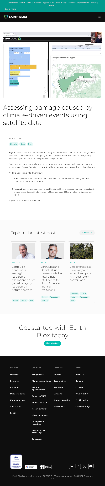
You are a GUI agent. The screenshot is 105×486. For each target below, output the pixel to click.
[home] (15, 16)
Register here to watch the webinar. (25, 200)
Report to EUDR (39, 402)
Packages (14, 387)
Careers (79, 381)
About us (80, 374)
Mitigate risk (38, 374)
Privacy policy (82, 394)
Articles (57, 374)
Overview (14, 374)
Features (14, 381)
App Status (15, 406)
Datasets (58, 394)
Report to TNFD (39, 396)
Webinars (58, 387)
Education (37, 439)
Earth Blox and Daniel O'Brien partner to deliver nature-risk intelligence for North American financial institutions (52, 278)
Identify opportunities (38, 388)
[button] (99, 17)
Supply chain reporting (38, 423)
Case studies (60, 381)
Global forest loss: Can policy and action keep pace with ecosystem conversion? (81, 273)
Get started (52, 343)
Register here (15, 152)
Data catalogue (17, 394)
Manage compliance (41, 381)
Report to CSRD (39, 409)
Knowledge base (18, 400)
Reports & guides (62, 400)
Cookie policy (82, 400)
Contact (79, 387)
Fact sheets (59, 406)
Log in (13, 413)
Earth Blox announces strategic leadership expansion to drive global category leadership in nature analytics (23, 278)
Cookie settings (83, 406)
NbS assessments (40, 415)
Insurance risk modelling (38, 431)
